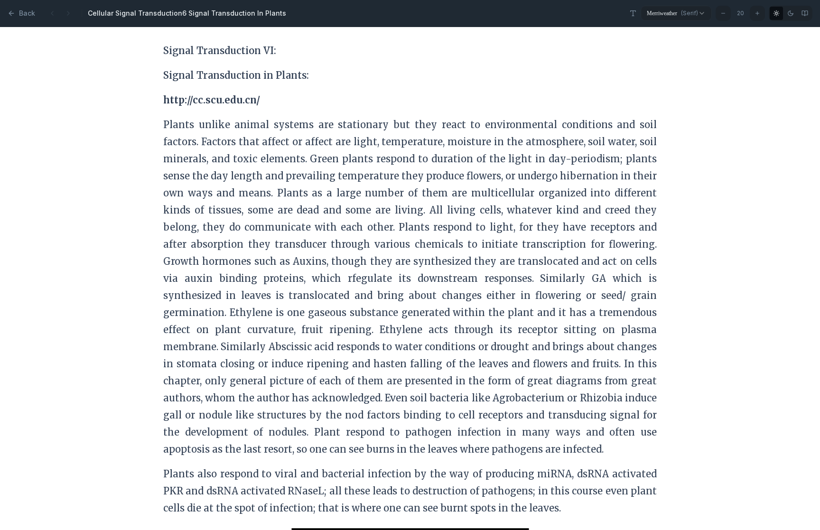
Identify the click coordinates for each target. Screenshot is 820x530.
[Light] (776, 13)
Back (27, 13)
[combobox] (676, 13)
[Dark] (790, 13)
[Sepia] (804, 13)
